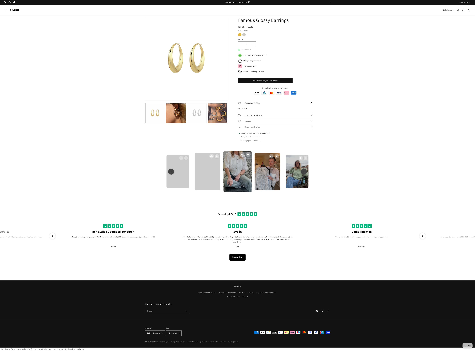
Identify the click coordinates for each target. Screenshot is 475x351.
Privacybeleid (192, 342)
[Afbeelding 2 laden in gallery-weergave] (176, 113)
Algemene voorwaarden (265, 292)
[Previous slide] (171, 172)
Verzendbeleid (221, 342)
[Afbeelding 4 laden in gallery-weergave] (217, 113)
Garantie (242, 292)
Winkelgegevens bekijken (251, 140)
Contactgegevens (233, 342)
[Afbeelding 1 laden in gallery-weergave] (155, 113)
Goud (239, 34)
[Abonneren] (186, 311)
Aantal (240, 39)
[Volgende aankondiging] (330, 2)
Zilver (244, 34)
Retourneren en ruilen (207, 292)
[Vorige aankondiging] (145, 2)
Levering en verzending (227, 292)
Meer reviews (237, 257)
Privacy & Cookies (234, 297)
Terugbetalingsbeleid (178, 342)
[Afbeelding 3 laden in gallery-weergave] (197, 113)
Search (245, 297)
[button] (5, 10)
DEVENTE (153, 342)
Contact (251, 292)
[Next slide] (304, 172)
